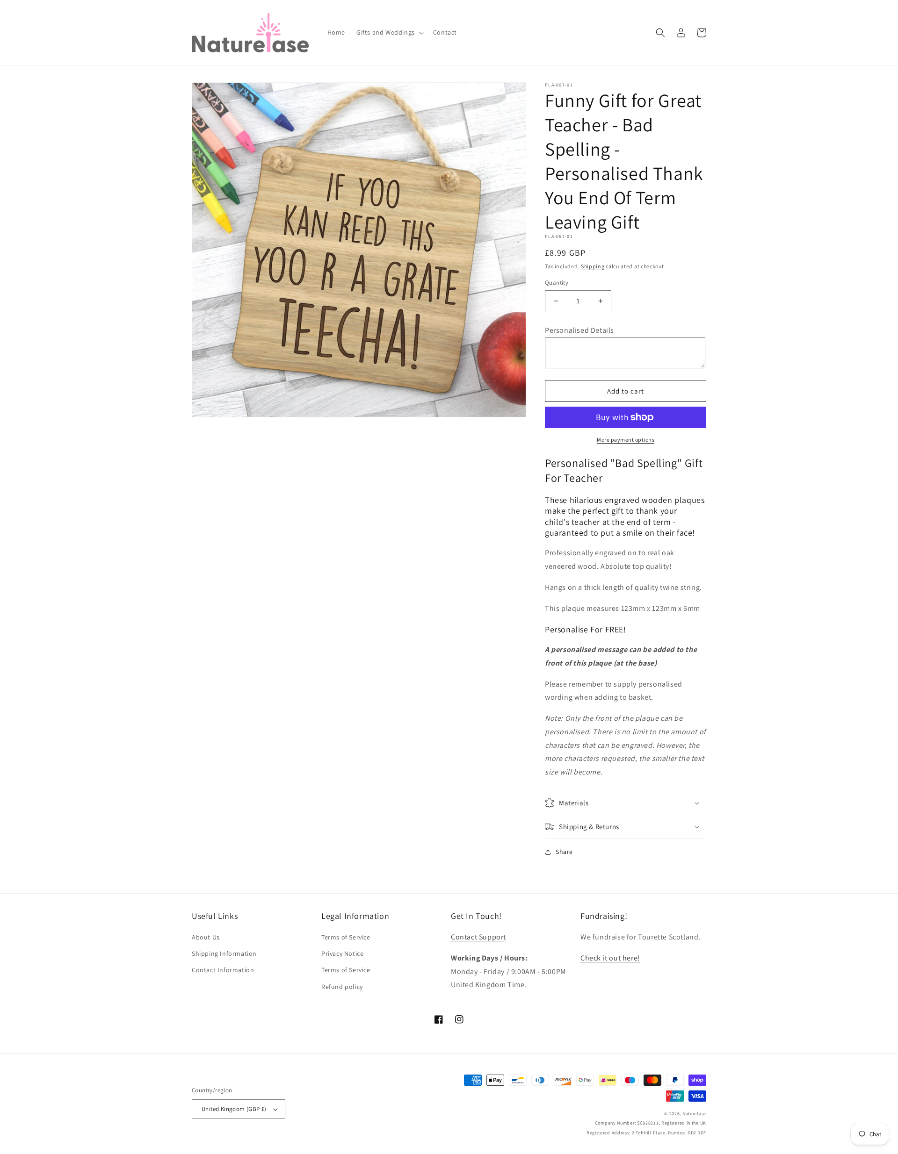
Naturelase (694, 1114)
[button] (389, 32)
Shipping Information (224, 953)
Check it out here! (610, 958)
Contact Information (223, 970)
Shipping (593, 266)
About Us (206, 937)
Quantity (556, 283)
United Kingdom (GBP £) (234, 1109)
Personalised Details (579, 330)
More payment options (625, 439)
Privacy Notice (342, 953)
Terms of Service (345, 937)
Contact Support (478, 937)
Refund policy (342, 986)
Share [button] (564, 851)
